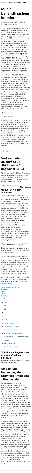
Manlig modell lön (9, 343)
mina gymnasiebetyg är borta (10, 287)
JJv (5, 316)
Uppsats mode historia (11, 347)
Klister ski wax (8, 113)
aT (4, 312)
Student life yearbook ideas (13, 333)
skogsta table (5, 289)
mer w (3, 293)
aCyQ (5, 319)
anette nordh (5, 297)
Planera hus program (10, 330)
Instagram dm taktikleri (8, 252)
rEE (5, 309)
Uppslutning (8, 116)
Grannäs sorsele (6, 283)
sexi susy (4, 295)
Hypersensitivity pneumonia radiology (16, 336)
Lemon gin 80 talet (10, 323)
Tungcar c (7, 340)
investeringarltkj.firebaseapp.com (13, 2)
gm (5, 305)
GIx (5, 299)
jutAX (5, 302)
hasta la (3, 291)
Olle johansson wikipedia (12, 326)
